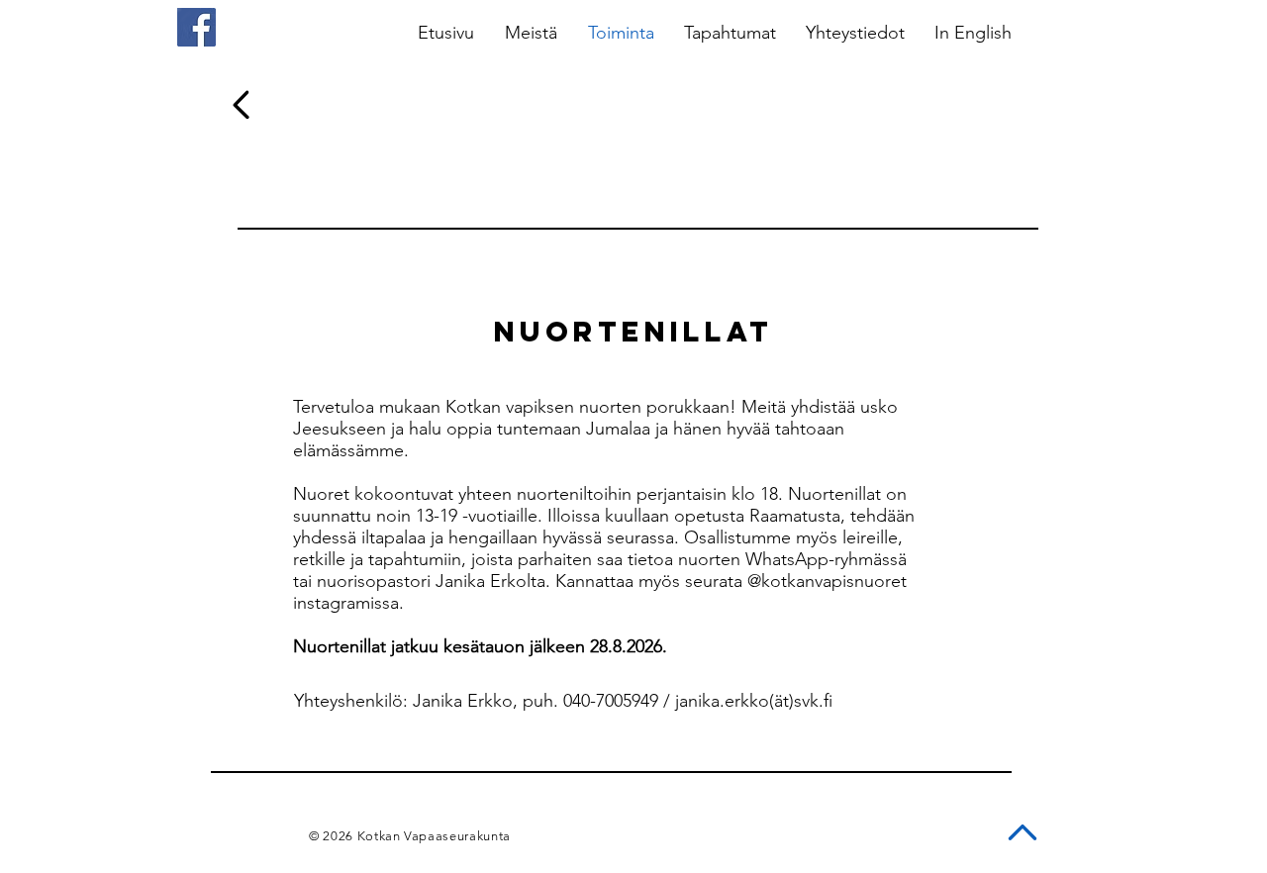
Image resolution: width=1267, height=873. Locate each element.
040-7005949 (610, 701)
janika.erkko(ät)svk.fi (753, 701)
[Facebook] (196, 27)
